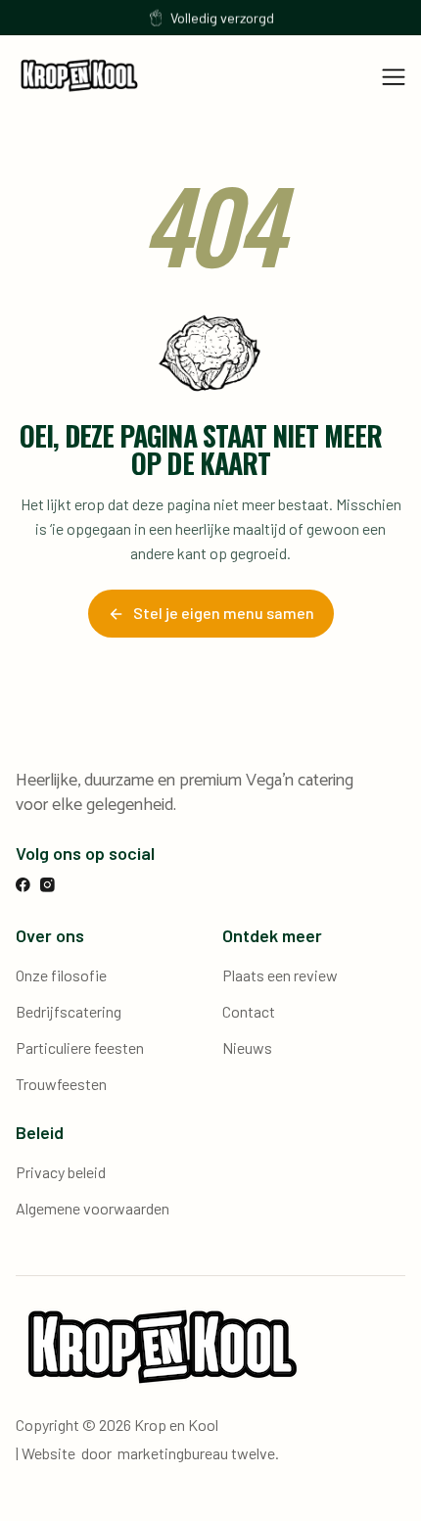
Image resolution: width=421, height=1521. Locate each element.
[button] (393, 75)
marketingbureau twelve (196, 1453)
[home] (79, 75)
